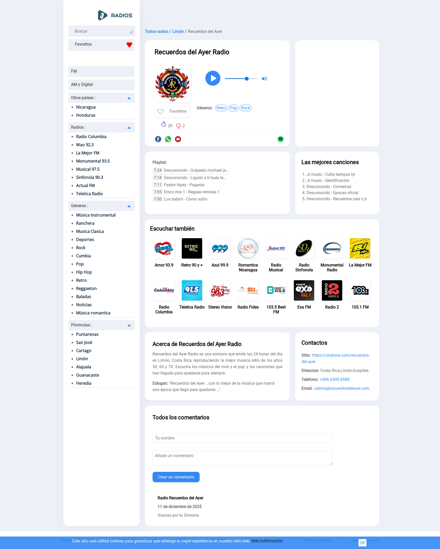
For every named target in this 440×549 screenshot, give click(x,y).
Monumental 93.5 (93, 161)
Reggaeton (86, 288)
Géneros (79, 205)
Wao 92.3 (85, 145)
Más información (267, 541)
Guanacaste (87, 375)
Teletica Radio (89, 193)
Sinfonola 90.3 (89, 177)
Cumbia (83, 256)
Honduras (85, 115)
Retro (81, 280)
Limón (82, 358)
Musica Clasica (90, 231)
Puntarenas (87, 334)
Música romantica (93, 313)
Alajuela (83, 367)
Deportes (85, 239)
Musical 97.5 (88, 169)
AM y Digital (82, 84)
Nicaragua (86, 107)
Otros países (83, 97)
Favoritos (83, 44)
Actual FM (85, 185)
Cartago (83, 350)
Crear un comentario (176, 477)
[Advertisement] (262, 12)
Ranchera (85, 223)
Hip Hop (84, 272)
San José (84, 342)
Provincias (81, 325)
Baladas (83, 296)
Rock (80, 247)
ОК (362, 542)
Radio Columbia (91, 136)
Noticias (84, 304)
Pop (80, 264)
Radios (78, 127)
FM (74, 71)
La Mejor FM (87, 153)
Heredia (83, 383)
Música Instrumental (96, 215)
